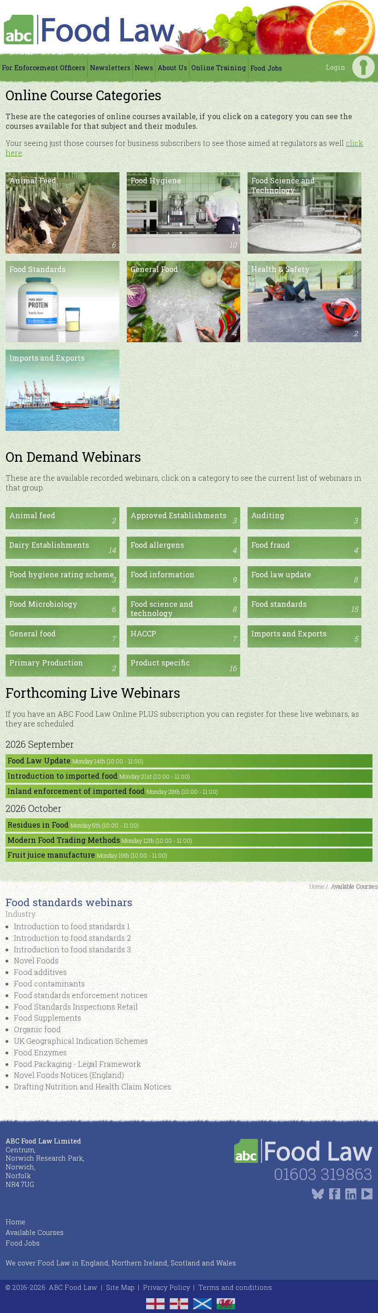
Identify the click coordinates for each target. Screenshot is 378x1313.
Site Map (120, 1287)
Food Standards (62, 301)
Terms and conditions (235, 1287)
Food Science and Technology (304, 212)
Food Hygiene (183, 212)
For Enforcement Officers (43, 67)
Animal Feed (62, 212)
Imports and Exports (62, 390)
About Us (172, 67)
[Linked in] (350, 1193)
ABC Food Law (73, 1287)
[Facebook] (334, 1193)
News (144, 67)
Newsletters (110, 67)
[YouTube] (366, 1193)
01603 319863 (323, 1174)
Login (363, 66)
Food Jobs (266, 68)
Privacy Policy (166, 1287)
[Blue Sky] (318, 1193)
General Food (183, 301)
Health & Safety (304, 301)
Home (15, 1221)
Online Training (218, 67)
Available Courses (35, 1232)
